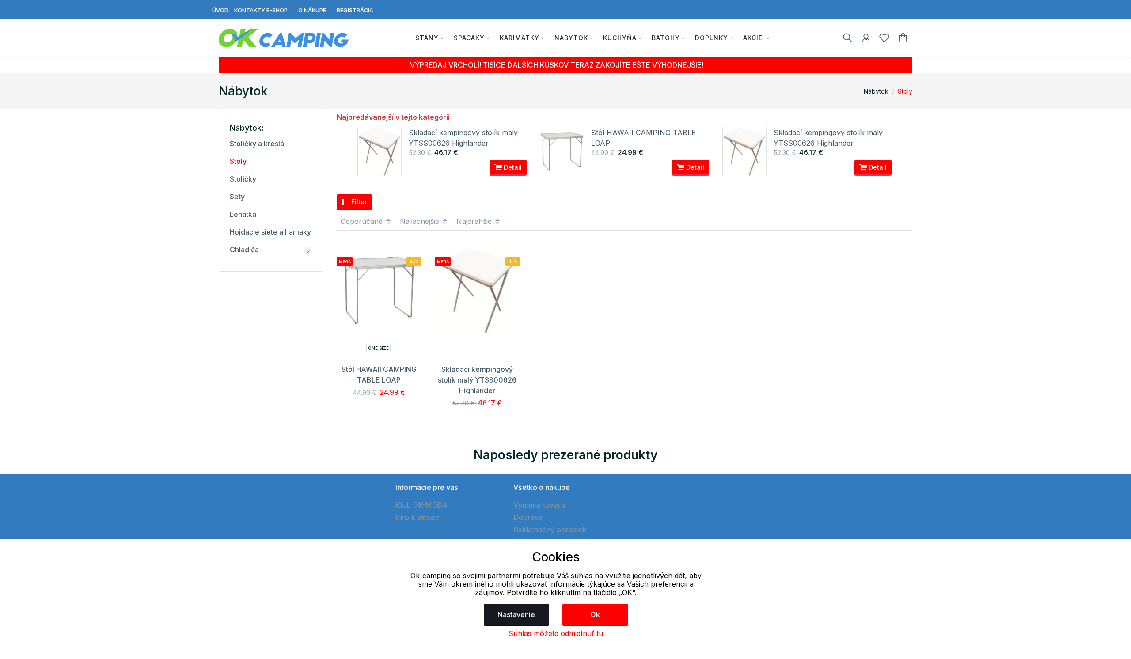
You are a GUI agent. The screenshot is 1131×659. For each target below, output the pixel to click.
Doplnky (711, 38)
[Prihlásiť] (866, 39)
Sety (237, 196)
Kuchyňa (620, 38)
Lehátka (243, 214)
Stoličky (243, 178)
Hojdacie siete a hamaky (270, 231)
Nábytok (571, 38)
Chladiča (244, 249)
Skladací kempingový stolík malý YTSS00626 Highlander (477, 380)
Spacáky (469, 38)
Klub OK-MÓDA (421, 504)
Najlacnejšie (420, 221)
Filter (358, 201)
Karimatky (519, 38)
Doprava (528, 517)
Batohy (666, 38)
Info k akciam (418, 517)
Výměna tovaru (539, 504)
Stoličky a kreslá (257, 143)
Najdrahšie (475, 221)
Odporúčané (363, 221)
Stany (427, 38)
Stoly (905, 91)
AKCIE (754, 38)
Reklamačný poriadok (549, 529)
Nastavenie (516, 614)
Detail (512, 167)
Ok (595, 614)
